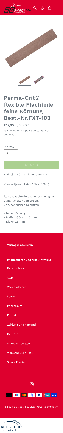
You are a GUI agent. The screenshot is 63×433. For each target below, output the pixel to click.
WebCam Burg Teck (20, 352)
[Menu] (57, 7)
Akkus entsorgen (18, 343)
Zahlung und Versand (21, 324)
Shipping (26, 130)
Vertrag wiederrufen (20, 245)
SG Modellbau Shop (25, 406)
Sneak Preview (17, 362)
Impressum (14, 305)
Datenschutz (15, 268)
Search (11, 296)
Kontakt (12, 315)
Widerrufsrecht (17, 287)
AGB (10, 277)
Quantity (9, 146)
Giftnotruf (14, 334)
